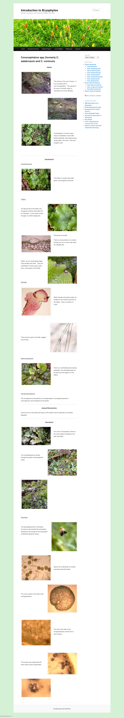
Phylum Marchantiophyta (92, 83)
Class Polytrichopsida (93, 71)
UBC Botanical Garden (94, 95)
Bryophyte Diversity (33, 49)
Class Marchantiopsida (94, 89)
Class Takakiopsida (93, 81)
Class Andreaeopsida (93, 75)
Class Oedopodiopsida (94, 73)
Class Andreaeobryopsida (94, 77)
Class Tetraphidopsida (93, 68)
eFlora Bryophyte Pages (92, 113)
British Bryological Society (93, 107)
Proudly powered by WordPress (62, 709)
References (69, 49)
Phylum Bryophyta (90, 64)
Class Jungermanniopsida (95, 87)
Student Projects (46, 49)
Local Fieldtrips (58, 49)
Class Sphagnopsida (93, 79)
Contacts (77, 49)
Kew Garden (88, 119)
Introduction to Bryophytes (39, 10)
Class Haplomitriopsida (94, 85)
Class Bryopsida (92, 66)
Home (23, 49)
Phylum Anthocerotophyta (93, 91)
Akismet (11, 716)
